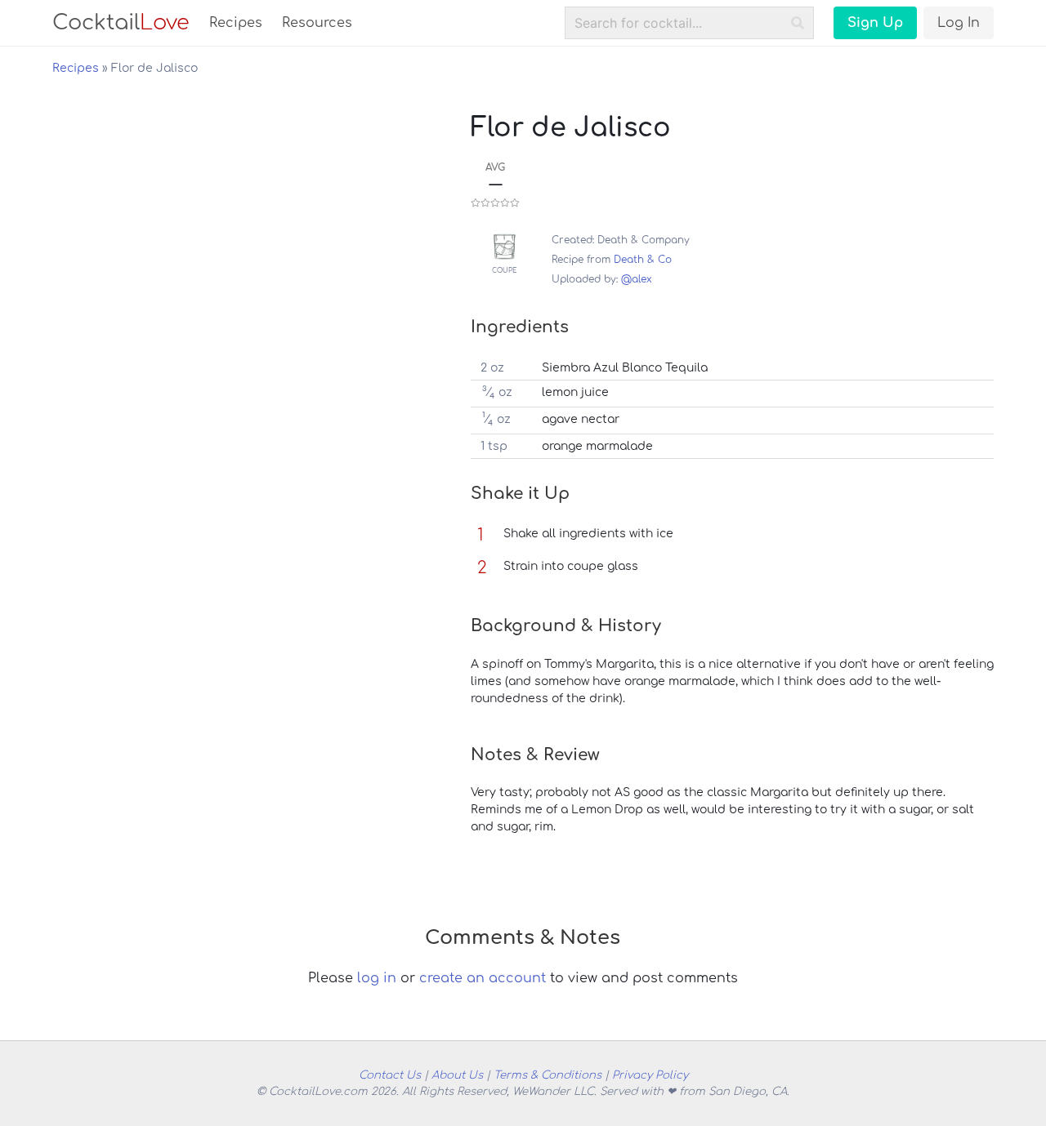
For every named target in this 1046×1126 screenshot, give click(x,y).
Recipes (235, 23)
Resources (317, 23)
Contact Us (390, 1075)
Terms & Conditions (547, 1075)
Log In (958, 23)
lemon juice (575, 392)
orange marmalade (597, 446)
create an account (482, 978)
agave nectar (580, 419)
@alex (636, 279)
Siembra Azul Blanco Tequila (625, 368)
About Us (457, 1075)
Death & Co (643, 259)
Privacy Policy (650, 1075)
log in (376, 978)
